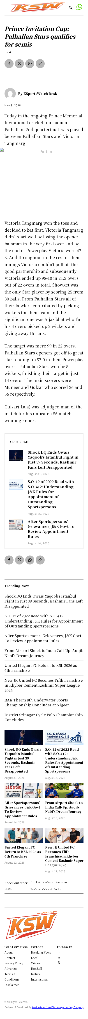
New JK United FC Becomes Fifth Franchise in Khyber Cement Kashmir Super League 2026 (64, 856)
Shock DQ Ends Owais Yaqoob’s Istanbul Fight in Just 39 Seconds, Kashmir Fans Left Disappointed (53, 460)
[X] (19, 63)
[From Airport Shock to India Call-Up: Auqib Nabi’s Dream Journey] (64, 790)
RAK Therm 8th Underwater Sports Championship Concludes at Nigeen (37, 702)
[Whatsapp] (79, 7)
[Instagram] (59, 957)
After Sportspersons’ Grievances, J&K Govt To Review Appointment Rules (51, 529)
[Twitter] (59, 962)
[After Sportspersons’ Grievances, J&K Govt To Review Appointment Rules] (16, 524)
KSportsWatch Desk (40, 93)
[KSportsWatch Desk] (11, 93)
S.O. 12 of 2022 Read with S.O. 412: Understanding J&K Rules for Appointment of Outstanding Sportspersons (51, 494)
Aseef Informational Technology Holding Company (57, 1007)
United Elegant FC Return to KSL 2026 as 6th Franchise (23, 851)
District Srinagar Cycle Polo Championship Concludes (44, 717)
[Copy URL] (40, 63)
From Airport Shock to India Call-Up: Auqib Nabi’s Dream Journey (64, 807)
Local (8, 52)
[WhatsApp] (29, 63)
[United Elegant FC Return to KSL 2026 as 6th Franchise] (24, 835)
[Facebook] (9, 63)
